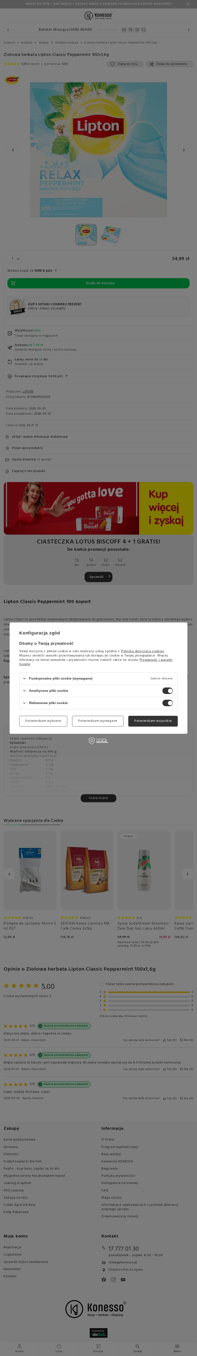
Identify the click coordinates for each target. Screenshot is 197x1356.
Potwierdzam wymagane (97, 721)
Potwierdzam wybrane (43, 721)
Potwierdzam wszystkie (153, 721)
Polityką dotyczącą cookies (142, 651)
